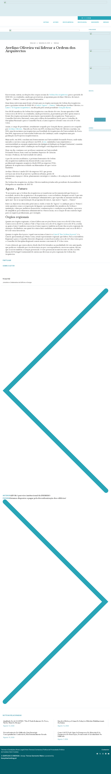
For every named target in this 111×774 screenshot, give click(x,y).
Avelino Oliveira (15, 129)
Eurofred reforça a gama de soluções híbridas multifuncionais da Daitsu (81, 722)
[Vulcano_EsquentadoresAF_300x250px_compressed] (100, 34)
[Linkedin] (88, 18)
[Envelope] (90, 18)
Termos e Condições (8, 750)
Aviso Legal (20, 750)
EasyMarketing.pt (9, 758)
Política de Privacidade (50, 750)
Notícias (46, 22)
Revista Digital (82, 22)
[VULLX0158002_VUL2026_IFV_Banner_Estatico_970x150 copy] (44, 31)
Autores (55, 22)
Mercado (106, 22)
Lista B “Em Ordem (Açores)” (65, 234)
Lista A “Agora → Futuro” (46, 105)
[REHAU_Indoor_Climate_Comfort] (100, 51)
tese (44, 142)
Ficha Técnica (29, 750)
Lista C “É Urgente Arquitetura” (17, 108)
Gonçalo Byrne (65, 108)
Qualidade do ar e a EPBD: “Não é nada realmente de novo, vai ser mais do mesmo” (26, 722)
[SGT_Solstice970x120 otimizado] (55, 3)
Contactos (38, 750)
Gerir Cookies (14, 752)
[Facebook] (82, 18)
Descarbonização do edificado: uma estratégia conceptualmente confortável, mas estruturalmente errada (24, 733)
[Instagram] (86, 18)
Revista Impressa (68, 22)
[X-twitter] (84, 18)
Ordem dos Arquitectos (58, 95)
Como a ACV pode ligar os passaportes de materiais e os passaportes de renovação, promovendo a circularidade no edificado (80, 734)
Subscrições (95, 22)
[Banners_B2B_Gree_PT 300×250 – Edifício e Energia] (100, 68)
